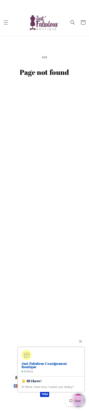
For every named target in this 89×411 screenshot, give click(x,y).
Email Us (16, 310)
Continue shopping (44, 89)
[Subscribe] (74, 338)
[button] (6, 22)
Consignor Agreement (26, 163)
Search (14, 142)
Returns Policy (20, 206)
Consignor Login (22, 152)
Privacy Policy (19, 185)
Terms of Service (21, 196)
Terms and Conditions (26, 174)
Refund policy (20, 217)
